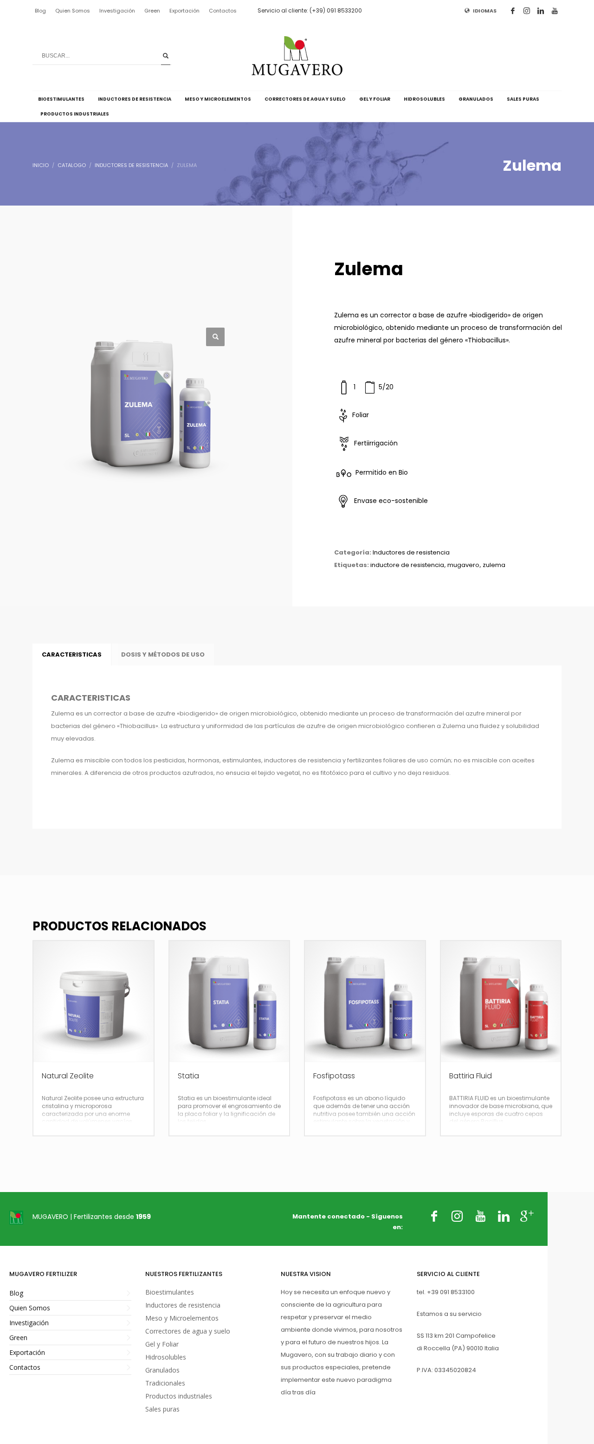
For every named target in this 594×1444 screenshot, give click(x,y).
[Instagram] (527, 11)
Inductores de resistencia (411, 552)
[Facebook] (513, 11)
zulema (494, 565)
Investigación (117, 10)
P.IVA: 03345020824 (446, 1370)
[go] (165, 55)
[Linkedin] (541, 11)
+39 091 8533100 (451, 1292)
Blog (40, 10)
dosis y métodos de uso (163, 654)
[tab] (71, 655)
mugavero (463, 565)
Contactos (223, 10)
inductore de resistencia (407, 565)
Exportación (184, 10)
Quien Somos (72, 10)
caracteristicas (72, 654)
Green (152, 10)
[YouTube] (555, 11)
